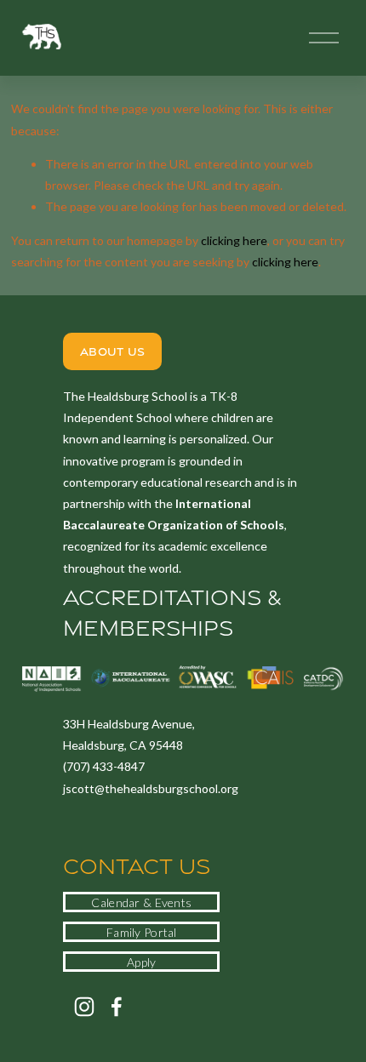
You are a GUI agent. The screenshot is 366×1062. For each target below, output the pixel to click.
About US (112, 351)
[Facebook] (116, 1006)
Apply (141, 962)
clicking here (234, 240)
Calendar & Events (141, 902)
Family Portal (141, 932)
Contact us (136, 866)
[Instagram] (84, 1006)
